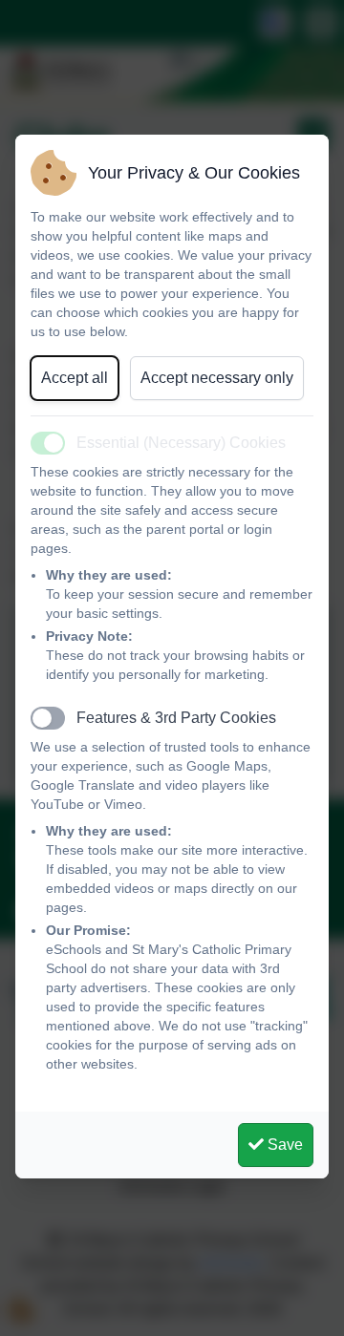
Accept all (74, 378)
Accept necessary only (216, 378)
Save (283, 1144)
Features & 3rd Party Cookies (176, 718)
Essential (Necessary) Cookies (181, 443)
